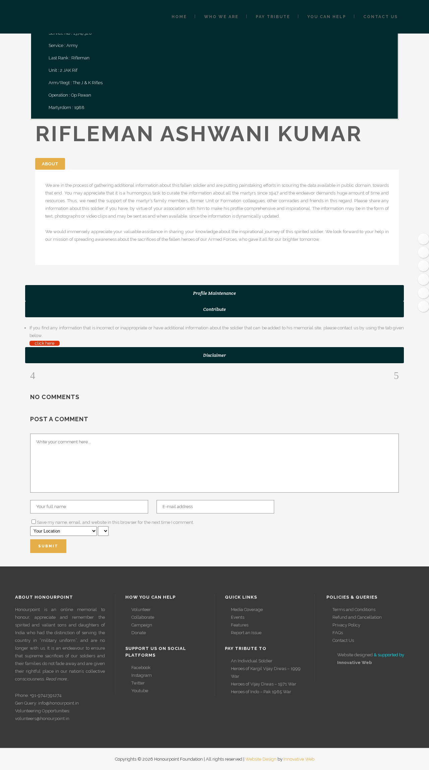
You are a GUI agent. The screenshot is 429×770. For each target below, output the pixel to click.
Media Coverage (247, 609)
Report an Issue (246, 632)
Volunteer (141, 609)
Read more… (57, 678)
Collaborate (142, 617)
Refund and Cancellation (357, 617)
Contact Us (343, 640)
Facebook (140, 667)
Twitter (138, 682)
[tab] (214, 293)
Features (239, 624)
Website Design (261, 759)
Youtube (139, 690)
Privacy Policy (346, 624)
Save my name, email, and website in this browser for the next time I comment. (115, 522)
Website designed (355, 654)
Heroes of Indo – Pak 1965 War (261, 691)
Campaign (141, 624)
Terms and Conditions (353, 609)
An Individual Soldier (251, 660)
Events (237, 617)
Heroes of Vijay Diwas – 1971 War (263, 683)
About (50, 163)
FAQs (337, 632)
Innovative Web (299, 759)
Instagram (141, 675)
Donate (138, 632)
